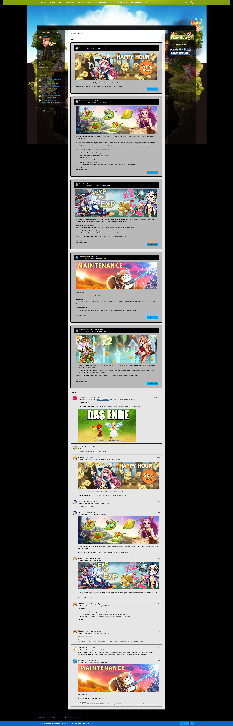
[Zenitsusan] (75, 476)
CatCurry (82, 446)
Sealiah (45, 36)
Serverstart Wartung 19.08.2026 (51, 95)
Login (185, 2)
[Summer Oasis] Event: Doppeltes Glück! (91, 329)
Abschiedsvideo (122, 406)
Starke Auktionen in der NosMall (51, 86)
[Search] (191, 2)
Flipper (81, 258)
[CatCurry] (75, 449)
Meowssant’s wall (95, 448)
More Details (184, 723)
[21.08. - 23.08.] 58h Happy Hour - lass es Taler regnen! (95, 47)
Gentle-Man (83, 397)
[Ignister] (75, 650)
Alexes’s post (85, 399)
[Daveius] (75, 503)
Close (192, 723)
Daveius (44, 88)
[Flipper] (75, 682)
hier (109, 310)
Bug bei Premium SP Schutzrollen (51, 100)
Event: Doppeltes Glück (48, 91)
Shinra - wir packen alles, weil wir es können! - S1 (124, 399)
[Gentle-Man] (75, 419)
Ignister (44, 102)
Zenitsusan (45, 83)
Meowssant (60, 67)
